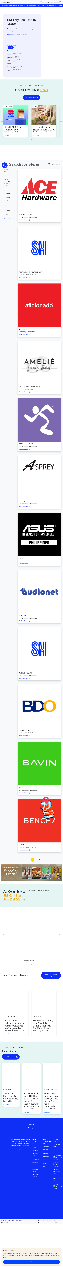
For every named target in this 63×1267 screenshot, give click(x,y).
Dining (6, 214)
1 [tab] (30, 139)
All (5, 175)
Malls (33, 1144)
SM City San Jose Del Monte (9, 5)
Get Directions (14, 39)
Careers (34, 1165)
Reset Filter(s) (7, 218)
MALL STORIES (59, 5)
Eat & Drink (46, 1156)
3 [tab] (33, 139)
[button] (49, 2)
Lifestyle (45, 1163)
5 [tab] (35, 964)
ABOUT (38, 5)
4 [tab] (33, 964)
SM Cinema (35, 1159)
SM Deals (35, 1150)
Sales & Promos (47, 1150)
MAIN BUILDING (8, 180)
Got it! (31, 1261)
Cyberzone (7, 210)
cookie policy (54, 1255)
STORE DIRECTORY (31, 5)
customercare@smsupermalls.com (20, 1148)
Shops (34, 1147)
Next (61, 121)
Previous (2, 121)
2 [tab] (31, 139)
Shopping (45, 1153)
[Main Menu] (60, 2)
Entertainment (46, 1160)
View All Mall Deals (30, 97)
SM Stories (46, 1146)
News (44, 1166)
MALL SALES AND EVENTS (48, 5)
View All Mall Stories (10, 1056)
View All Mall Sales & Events (51, 975)
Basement (7, 197)
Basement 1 (8, 193)
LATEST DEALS (21, 5)
